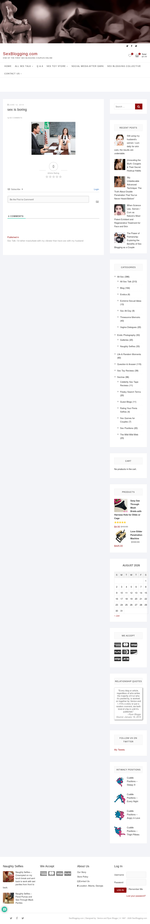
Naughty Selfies (127, 346)
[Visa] (133, 644)
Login (96, 189)
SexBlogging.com (20, 53)
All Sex (120, 276)
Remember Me (136, 889)
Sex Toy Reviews (125, 370)
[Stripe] (117, 658)
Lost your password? (136, 895)
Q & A (40, 66)
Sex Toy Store (56, 66)
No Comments (16, 117)
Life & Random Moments (129, 354)
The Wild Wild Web (129, 434)
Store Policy (82, 876)
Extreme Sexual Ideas (130, 300)
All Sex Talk (23, 66)
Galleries (124, 339)
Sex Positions (126, 428)
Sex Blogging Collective (124, 66)
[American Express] (117, 644)
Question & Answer (126, 364)
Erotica (123, 294)
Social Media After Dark (87, 66)
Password (118, 882)
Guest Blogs (126, 401)
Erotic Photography (126, 334)
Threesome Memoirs (130, 317)
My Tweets (119, 749)
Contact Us (12, 73)
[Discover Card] (133, 651)
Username (119, 874)
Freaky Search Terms (130, 391)
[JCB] (125, 658)
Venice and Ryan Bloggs (107, 918)
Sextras (121, 376)
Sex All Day (125, 310)
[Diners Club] (125, 651)
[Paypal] (117, 651)
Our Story (81, 872)
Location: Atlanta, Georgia (90, 885)
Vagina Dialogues (128, 327)
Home (7, 66)
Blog (122, 287)
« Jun (117, 615)
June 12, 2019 (16, 104)
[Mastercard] (125, 644)
